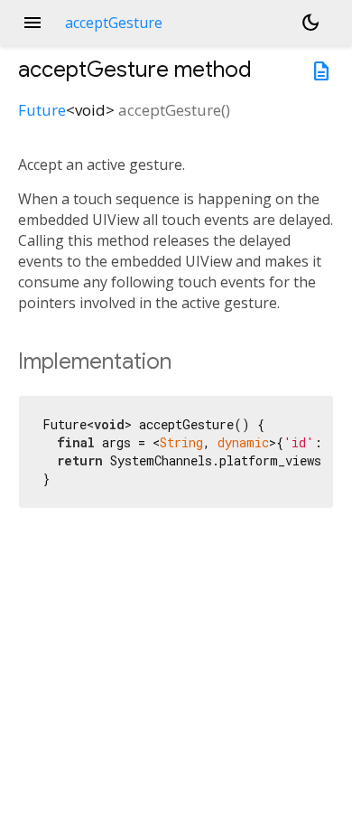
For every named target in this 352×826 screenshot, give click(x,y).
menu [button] (32, 22)
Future (42, 109)
